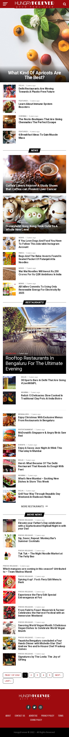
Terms (60, 715)
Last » (8, 681)
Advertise (33, 715)
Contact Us (20, 715)
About (8, 715)
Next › (58, 675)
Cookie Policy (36, 719)
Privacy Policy (47, 715)
